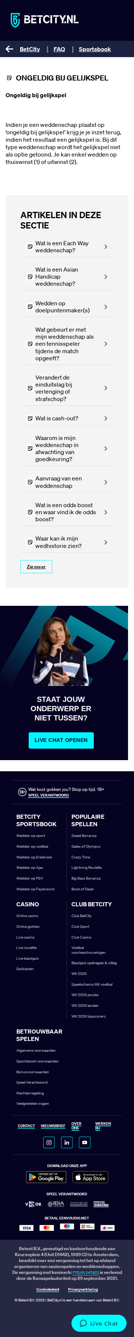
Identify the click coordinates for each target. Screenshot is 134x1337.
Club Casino (81, 937)
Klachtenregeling (30, 1093)
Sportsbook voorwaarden (37, 1061)
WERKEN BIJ (103, 1126)
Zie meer (36, 567)
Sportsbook (95, 49)
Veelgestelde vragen (32, 1103)
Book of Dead (82, 889)
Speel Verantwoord (32, 1082)
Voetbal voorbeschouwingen (88, 950)
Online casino (27, 916)
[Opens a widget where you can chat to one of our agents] (99, 1324)
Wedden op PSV (29, 878)
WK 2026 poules (85, 995)
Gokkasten (25, 969)
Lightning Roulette (86, 867)
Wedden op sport (30, 835)
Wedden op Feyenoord (35, 889)
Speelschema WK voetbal (91, 984)
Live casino (25, 937)
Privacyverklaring (83, 1289)
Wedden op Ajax (29, 867)
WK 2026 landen (85, 1005)
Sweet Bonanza (83, 835)
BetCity (30, 49)
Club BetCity (81, 916)
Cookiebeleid (47, 1289)
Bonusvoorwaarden (32, 1072)
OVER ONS (76, 1126)
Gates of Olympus (85, 846)
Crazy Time (80, 857)
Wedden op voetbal (32, 846)
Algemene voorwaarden (36, 1050)
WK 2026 (79, 973)
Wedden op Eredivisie (34, 857)
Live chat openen (61, 740)
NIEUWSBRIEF (53, 1126)
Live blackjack (27, 958)
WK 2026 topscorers (88, 1016)
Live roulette (26, 947)
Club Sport (80, 926)
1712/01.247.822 (86, 1272)
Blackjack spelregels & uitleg (94, 963)
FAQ (59, 49)
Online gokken (28, 926)
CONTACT (26, 1126)
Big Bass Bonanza (85, 878)
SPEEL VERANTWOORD (48, 795)
